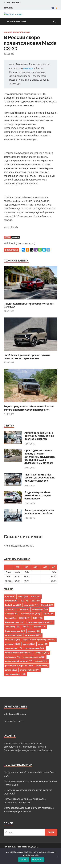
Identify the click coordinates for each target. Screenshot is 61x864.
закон (43, 644)
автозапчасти (13, 635)
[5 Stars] (14, 243)
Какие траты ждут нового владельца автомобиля (39, 512)
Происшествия (14, 622)
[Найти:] (30, 832)
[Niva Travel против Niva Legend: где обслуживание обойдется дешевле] (13, 474)
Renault (47, 605)
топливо (42, 665)
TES (8, 576)
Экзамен (39, 626)
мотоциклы (12, 657)
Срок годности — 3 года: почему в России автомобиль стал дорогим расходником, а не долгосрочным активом (40, 456)
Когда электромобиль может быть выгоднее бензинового (37, 495)
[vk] (52, 8)
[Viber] (36, 250)
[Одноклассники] (27, 250)
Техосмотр (12, 626)
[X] (31, 250)
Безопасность (30, 613)
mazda (15, 237)
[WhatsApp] (40, 250)
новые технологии (34, 657)
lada (36, 601)
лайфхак (42, 652)
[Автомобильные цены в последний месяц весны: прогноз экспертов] (13, 433)
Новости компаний (13, 32)
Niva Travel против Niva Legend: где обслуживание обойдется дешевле (39, 477)
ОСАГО (24, 618)
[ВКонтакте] (23, 250)
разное (41, 661)
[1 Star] (5, 243)
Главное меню (18, 21)
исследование (34, 648)
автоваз (34, 631)
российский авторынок (19, 665)
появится (28, 68)
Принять (24, 859)
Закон (10, 618)
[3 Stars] (9, 243)
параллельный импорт (18, 661)
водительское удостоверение (39, 639)
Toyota (23, 609)
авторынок (33, 635)
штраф (11, 670)
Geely (23, 596)
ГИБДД (48, 613)
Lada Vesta (31, 605)
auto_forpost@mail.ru (15, 713)
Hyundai (11, 601)
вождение (12, 644)
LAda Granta (13, 605)
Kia (24, 601)
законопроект (13, 648)
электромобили (29, 670)
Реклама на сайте (13, 721)
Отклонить (37, 859)
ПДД (37, 618)
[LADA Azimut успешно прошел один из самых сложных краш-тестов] (30, 351)
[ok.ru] (56, 8)
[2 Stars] (7, 243)
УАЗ (26, 626)
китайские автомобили (18, 652)
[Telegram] (48, 250)
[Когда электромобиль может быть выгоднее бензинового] (13, 492)
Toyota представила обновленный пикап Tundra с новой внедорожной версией (29, 408)
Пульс (27, 32)
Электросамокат (15, 631)
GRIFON (8, 581)
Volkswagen (40, 609)
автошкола (12, 639)
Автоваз (11, 613)
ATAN (8, 572)
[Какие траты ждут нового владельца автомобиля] (13, 510)
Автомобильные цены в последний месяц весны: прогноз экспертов (39, 435)
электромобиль (15, 674)
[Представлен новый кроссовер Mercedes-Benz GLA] (30, 300)
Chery (10, 596)
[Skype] (44, 250)
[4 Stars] (12, 243)
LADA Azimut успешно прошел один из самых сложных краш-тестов (27, 356)
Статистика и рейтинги (40, 622)
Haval (35, 596)
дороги (29, 644)
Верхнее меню (14, 2)
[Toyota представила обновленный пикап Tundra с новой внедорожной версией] (30, 402)
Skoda (10, 609)
